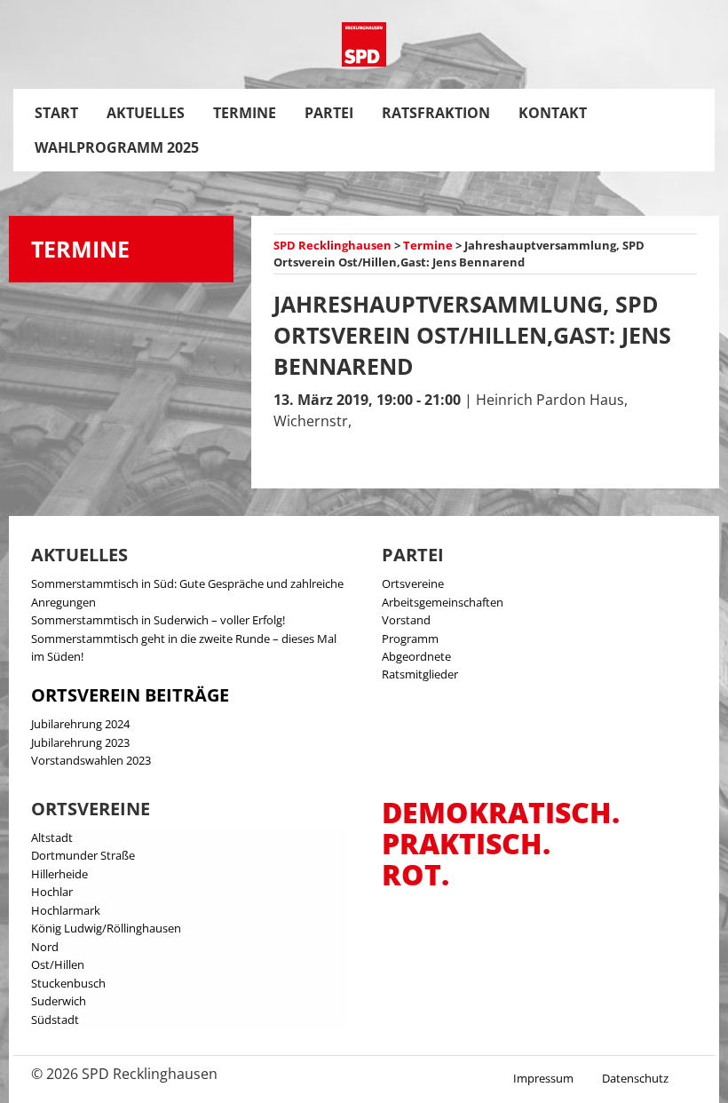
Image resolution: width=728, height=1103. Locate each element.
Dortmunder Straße (83, 855)
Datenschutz (635, 1078)
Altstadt (52, 837)
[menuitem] (56, 113)
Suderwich (58, 1001)
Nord (45, 947)
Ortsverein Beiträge (130, 695)
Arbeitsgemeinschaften (442, 602)
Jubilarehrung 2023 (80, 742)
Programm (410, 639)
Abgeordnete (416, 656)
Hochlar (52, 892)
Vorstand (406, 620)
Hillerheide (59, 874)
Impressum (543, 1078)
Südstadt (55, 1020)
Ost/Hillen (57, 964)
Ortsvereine (413, 583)
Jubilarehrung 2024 (80, 724)
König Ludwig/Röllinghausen (106, 928)
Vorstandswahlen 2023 (91, 760)
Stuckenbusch (68, 983)
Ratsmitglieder (420, 674)
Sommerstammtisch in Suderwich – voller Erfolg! (158, 620)
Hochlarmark (65, 910)
